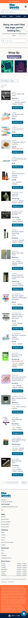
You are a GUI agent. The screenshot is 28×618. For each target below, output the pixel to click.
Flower (21, 71)
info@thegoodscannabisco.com (9, 506)
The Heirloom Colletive (17, 192)
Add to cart (18, 107)
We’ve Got (14, 1)
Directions (4, 555)
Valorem (14, 92)
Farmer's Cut (15, 251)
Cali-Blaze (14, 230)
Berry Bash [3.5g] (17, 355)
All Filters (5, 81)
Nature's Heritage (16, 438)
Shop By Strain (5, 526)
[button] (26, 6)
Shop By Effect (5, 524)
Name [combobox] (12, 81)
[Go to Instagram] (2, 510)
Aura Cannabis (15, 459)
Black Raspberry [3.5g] (18, 440)
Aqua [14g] (15, 194)
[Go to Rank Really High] (14, 615)
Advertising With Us (6, 558)
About (2, 532)
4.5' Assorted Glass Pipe (19, 159)
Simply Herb (15, 353)
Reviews (3, 537)
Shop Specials (5, 519)
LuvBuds (14, 112)
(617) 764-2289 (5, 504)
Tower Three (15, 417)
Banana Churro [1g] (17, 253)
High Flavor (15, 375)
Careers (3, 545)
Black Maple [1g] (17, 419)
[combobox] (15, 12)
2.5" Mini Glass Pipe (17, 114)
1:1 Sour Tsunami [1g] (18, 94)
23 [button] (23, 482)
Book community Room (7, 542)
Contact (3, 535)
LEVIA (13, 171)
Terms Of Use (11, 581)
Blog (2, 553)
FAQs (2, 550)
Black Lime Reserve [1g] (19, 398)
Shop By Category (5, 521)
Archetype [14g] (16, 213)
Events (3, 540)
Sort (11, 79)
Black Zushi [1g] (16, 461)
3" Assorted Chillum (18, 129)
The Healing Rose (16, 294)
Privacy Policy (4, 581)
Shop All (7, 71)
